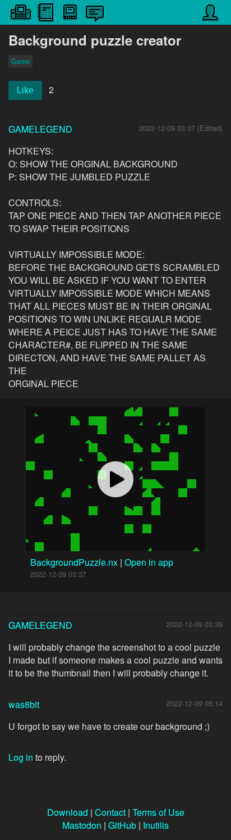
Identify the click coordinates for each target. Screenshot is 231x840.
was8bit (23, 704)
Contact (110, 812)
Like (25, 90)
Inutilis (156, 825)
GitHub (122, 825)
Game (20, 61)
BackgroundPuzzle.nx (75, 562)
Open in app (148, 562)
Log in (20, 757)
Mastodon (81, 825)
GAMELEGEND (40, 128)
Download (67, 812)
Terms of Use (158, 812)
